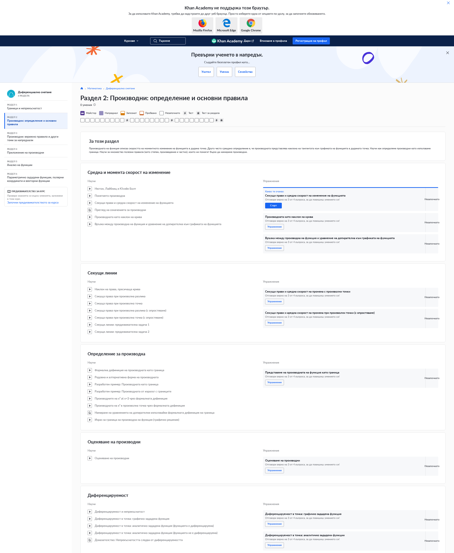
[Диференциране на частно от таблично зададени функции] (202, 120)
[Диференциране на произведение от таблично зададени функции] (192, 120)
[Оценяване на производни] (112, 120)
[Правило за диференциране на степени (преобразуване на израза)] (142, 120)
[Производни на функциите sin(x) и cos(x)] (177, 120)
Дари (247, 40)
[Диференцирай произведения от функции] (187, 120)
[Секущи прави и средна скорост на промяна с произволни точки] (97, 120)
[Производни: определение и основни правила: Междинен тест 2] (172, 120)
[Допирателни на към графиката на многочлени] (167, 120)
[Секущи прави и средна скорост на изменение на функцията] (82, 120)
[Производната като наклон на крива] (87, 120)
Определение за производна (116, 354)
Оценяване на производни (114, 442)
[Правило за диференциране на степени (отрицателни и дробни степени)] (137, 120)
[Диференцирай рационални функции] (206, 120)
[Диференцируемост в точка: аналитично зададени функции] (122, 120)
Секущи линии (102, 273)
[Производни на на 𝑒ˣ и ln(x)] (182, 120)
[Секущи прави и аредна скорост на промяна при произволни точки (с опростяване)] (102, 120)
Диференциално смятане (120, 88)
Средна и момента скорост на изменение (129, 173)
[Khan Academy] (227, 41)
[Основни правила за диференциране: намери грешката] (147, 120)
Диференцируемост (108, 496)
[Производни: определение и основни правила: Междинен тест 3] (216, 120)
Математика (94, 88)
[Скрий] (448, 3)
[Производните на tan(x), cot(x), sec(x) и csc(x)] (211, 120)
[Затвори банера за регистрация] (447, 52)
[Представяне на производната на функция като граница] (107, 120)
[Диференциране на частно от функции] (197, 120)
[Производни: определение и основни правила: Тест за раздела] (221, 120)
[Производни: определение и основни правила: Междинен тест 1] (127, 120)
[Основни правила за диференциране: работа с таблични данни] (152, 120)
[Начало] (81, 88)
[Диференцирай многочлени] (157, 120)
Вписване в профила (273, 40)
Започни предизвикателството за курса (33, 202)
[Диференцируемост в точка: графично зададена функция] (117, 120)
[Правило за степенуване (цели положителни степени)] (132, 120)
